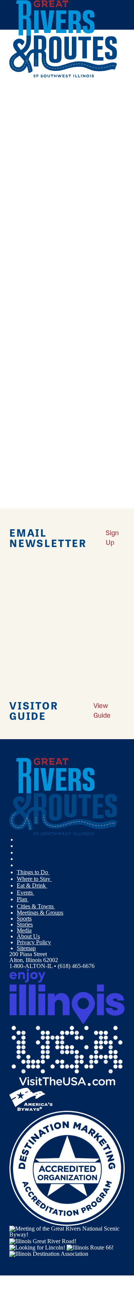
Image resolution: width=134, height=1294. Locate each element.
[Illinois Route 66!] (90, 1247)
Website (21, 301)
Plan (23, 899)
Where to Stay (34, 879)
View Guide (102, 710)
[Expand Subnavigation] (52, 872)
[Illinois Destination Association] (48, 1253)
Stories (25, 924)
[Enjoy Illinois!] (67, 996)
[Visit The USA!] (67, 1055)
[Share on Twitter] (20, 109)
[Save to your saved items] (20, 227)
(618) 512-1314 (59, 286)
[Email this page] (20, 119)
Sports (24, 918)
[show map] (12, 227)
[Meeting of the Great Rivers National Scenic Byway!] (67, 1231)
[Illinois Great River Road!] (42, 1240)
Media (24, 930)
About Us (28, 936)
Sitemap (26, 948)
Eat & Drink (32, 885)
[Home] (63, 76)
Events (25, 892)
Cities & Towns (36, 906)
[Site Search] (110, 94)
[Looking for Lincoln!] (37, 1247)
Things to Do (33, 872)
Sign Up (112, 537)
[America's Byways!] (30, 1099)
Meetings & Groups (40, 912)
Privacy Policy (34, 942)
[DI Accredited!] (67, 1168)
